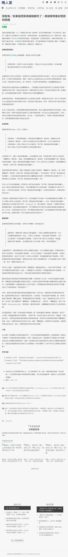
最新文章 (17, 504)
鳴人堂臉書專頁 (17, 540)
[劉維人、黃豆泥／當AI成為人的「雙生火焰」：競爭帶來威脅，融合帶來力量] (56, 451)
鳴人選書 (58, 8)
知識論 (14, 55)
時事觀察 (22, 8)
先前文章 (16, 38)
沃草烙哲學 (5, 24)
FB (16, 380)
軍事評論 (31, 8)
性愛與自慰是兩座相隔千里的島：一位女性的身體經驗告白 (50, 534)
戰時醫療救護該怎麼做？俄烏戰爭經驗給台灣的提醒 (17, 519)
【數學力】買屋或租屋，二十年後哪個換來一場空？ (50, 516)
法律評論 (40, 8)
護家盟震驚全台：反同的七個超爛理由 (50, 522)
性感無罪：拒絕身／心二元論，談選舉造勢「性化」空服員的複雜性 (17, 513)
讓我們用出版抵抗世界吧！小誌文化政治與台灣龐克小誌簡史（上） (17, 531)
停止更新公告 (11, 8)
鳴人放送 (49, 8)
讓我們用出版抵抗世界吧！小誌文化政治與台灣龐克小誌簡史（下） (17, 525)
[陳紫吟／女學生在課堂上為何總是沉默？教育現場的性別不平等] (12, 451)
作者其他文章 (7, 440)
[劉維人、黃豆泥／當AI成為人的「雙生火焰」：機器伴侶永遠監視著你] (34, 451)
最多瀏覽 (49, 504)
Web (12, 380)
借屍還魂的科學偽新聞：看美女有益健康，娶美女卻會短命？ (50, 528)
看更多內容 (35, 469)
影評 (66, 8)
